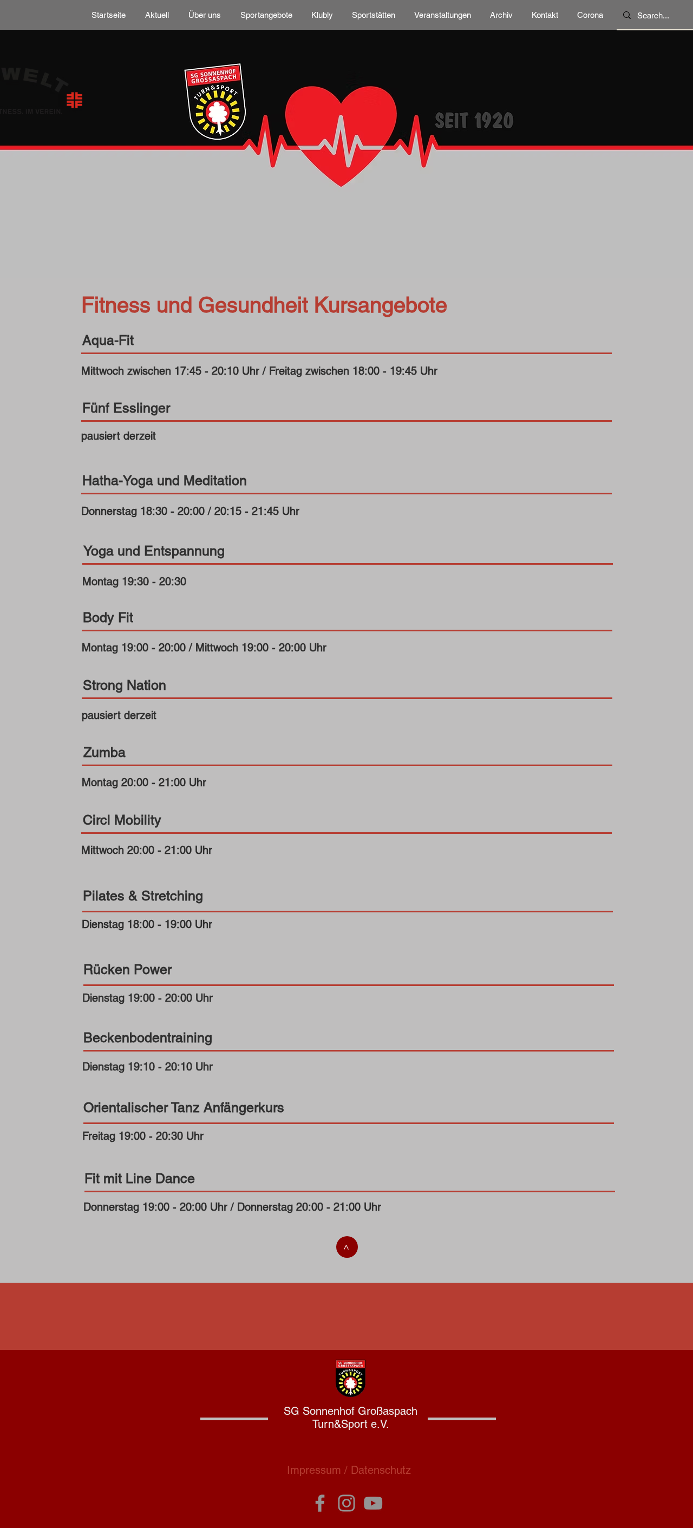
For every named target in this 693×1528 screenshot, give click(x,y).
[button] (205, 15)
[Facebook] (320, 1503)
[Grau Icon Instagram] (346, 1503)
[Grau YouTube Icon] (373, 1503)
